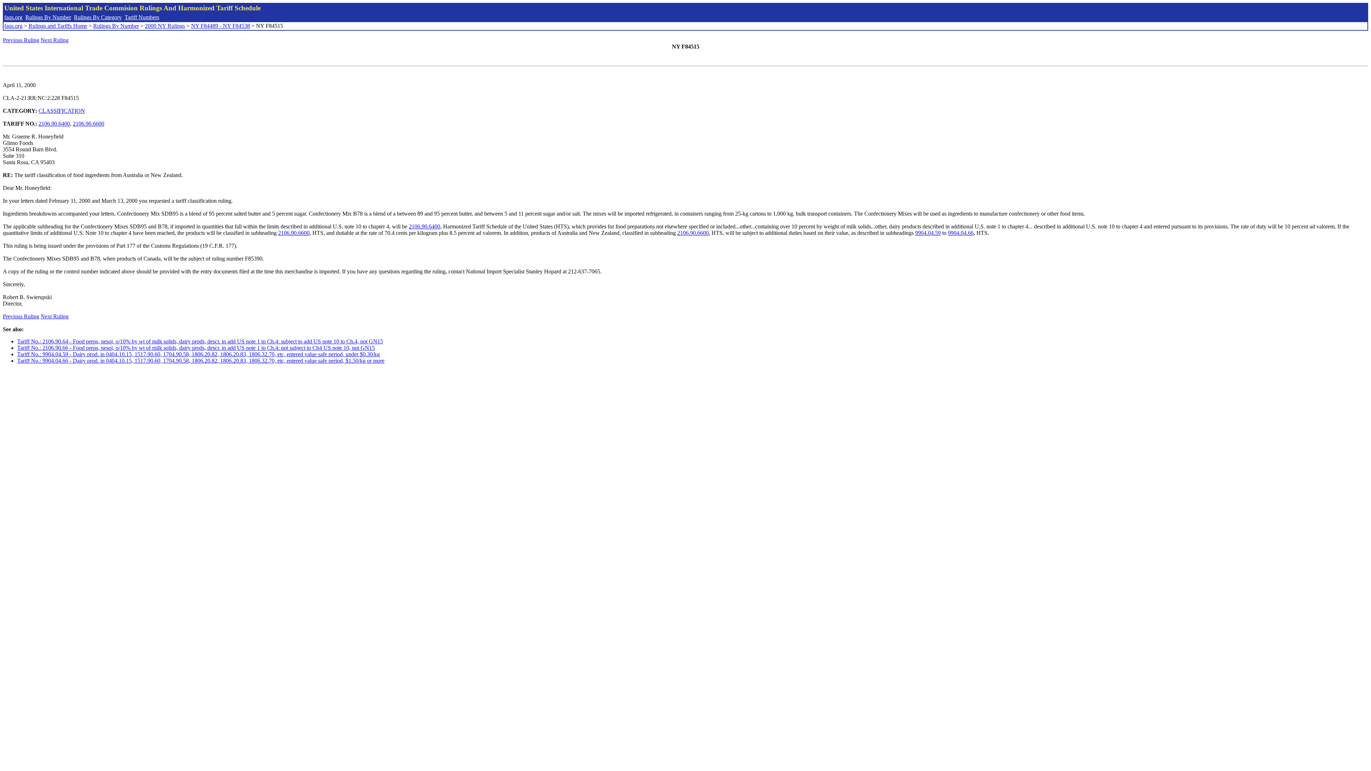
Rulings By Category (98, 17)
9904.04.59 (928, 233)
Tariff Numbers (142, 17)
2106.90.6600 (88, 124)
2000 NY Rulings (165, 26)
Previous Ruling (21, 40)
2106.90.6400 (54, 124)
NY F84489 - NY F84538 (220, 26)
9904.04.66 (961, 233)
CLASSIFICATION (62, 111)
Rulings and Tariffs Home (58, 26)
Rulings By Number (48, 17)
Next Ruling (55, 40)
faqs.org (13, 17)
